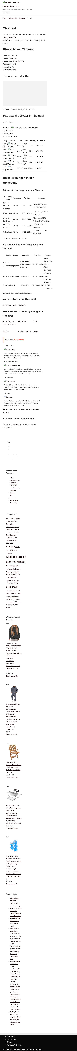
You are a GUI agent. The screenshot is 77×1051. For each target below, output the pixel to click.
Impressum (11, 1036)
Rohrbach (9, 569)
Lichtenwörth (8, 377)
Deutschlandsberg (10, 527)
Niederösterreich (12, 18)
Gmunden (8, 532)
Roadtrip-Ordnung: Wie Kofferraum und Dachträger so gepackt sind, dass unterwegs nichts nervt (15, 989)
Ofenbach (7, 393)
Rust (35, 321)
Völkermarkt (9, 599)
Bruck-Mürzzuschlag (11, 521)
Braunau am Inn (13, 518)
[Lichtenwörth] (9, 381)
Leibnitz (17, 547)
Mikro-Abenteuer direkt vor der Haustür (15, 964)
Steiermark (13, 485)
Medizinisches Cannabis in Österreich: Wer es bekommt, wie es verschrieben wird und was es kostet (15, 936)
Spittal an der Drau (12, 583)
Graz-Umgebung (15, 532)
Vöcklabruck (14, 596)
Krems (11, 543)
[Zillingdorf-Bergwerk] (12, 365)
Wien (11, 477)
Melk (11, 550)
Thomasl (6, 412)
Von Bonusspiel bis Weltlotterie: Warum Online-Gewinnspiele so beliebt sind (15, 974)
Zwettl (8, 607)
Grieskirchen (11, 535)
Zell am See (15, 604)
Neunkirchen (9, 553)
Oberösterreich (15, 488)
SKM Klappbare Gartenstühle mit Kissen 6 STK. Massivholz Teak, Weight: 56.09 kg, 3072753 (13, 767)
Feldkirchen (9, 529)
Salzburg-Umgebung (12, 572)
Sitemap (10, 1042)
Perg (7, 566)
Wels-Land (17, 602)
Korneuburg (22, 18)
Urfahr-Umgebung (11, 593)
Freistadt (16, 529)
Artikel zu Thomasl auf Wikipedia (14, 305)
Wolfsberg (9, 604)
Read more (17, 358)
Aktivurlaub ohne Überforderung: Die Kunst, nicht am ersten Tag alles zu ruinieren (15, 1004)
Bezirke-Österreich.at (11, 6)
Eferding (17, 527)
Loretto (35, 331)
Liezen (7, 550)
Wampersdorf (8, 345)
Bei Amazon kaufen (12, 676)
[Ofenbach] (8, 397)
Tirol (11, 495)
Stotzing (6, 331)
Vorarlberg (13, 498)
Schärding (15, 580)
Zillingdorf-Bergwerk (11, 361)
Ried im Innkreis (15, 566)
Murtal (15, 550)
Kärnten (12, 493)
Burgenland (13, 482)
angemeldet (14, 424)
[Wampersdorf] (9, 349)
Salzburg (13, 490)
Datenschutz (11, 1039)
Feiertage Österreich (14, 1045)
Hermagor (8, 540)
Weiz (12, 602)
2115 (17, 409)
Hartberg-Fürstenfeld (11, 537)
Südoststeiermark (11, 591)
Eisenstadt (22, 321)
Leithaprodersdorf (24, 331)
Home (4, 18)
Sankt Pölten (10, 574)
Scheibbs (8, 580)
